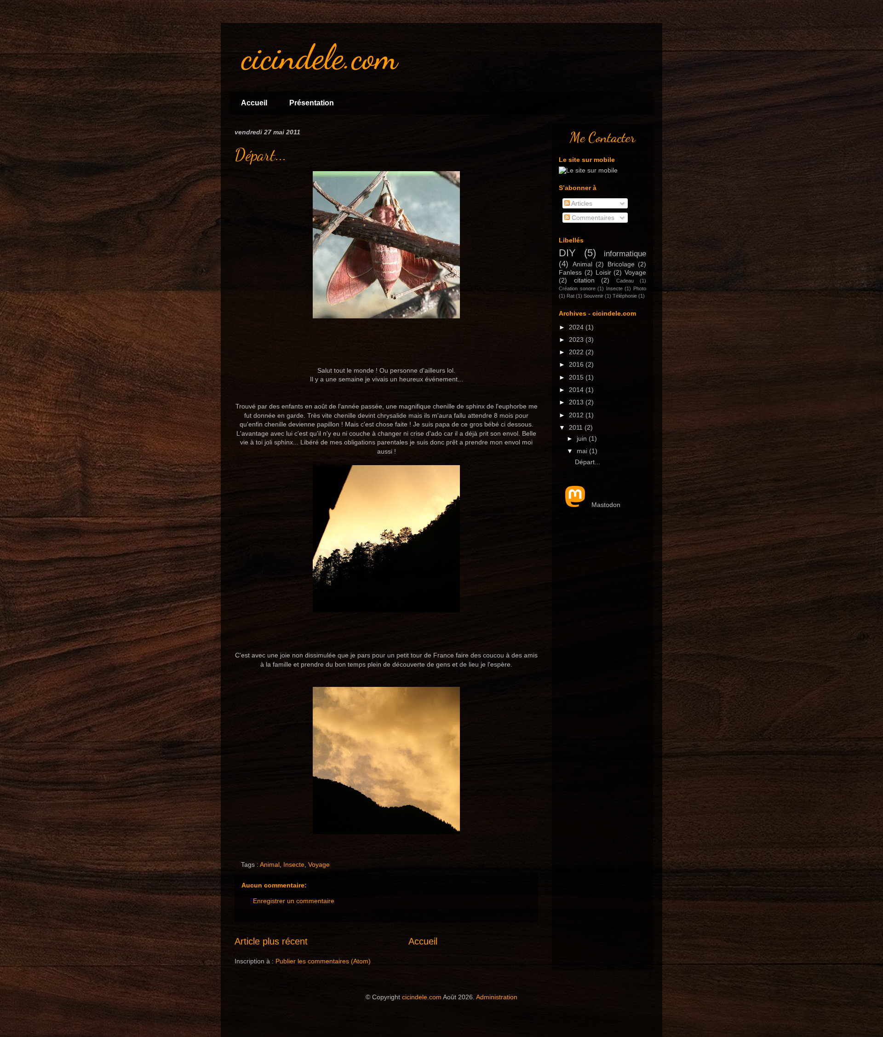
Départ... (261, 155)
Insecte (293, 864)
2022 (577, 352)
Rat (570, 296)
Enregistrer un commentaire (293, 900)
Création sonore (577, 288)
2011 (577, 427)
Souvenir (593, 296)
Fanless (570, 272)
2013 (577, 402)
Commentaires (592, 217)
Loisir (603, 272)
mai (583, 451)
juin (583, 438)
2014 (577, 389)
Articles (581, 203)
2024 (577, 327)
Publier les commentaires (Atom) (323, 961)
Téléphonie (625, 296)
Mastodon (605, 504)
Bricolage (621, 264)
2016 (577, 364)
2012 (577, 415)
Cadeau (625, 280)
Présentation (311, 103)
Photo (639, 288)
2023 (577, 339)
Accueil (254, 103)
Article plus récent (271, 941)
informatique (625, 253)
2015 (577, 377)
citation (584, 280)
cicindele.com (422, 997)
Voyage (319, 864)
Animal (270, 864)
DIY (567, 253)
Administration (496, 997)
